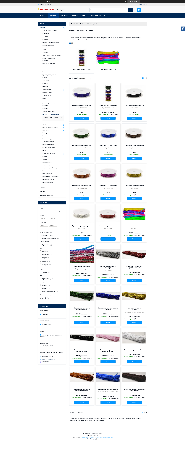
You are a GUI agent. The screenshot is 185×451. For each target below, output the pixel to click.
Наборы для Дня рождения (50, 42)
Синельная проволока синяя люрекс (108, 308)
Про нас (42, 187)
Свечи (44, 124)
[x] (72, 43)
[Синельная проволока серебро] (108, 254)
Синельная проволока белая (134, 350)
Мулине (44, 156)
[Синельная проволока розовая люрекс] (108, 337)
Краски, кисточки (47, 162)
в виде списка (146, 78)
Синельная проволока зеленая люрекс (82, 308)
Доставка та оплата (79, 16)
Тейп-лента (45, 80)
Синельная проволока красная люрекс (134, 267)
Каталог (53, 16)
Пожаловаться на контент (88, 437)
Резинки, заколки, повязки (50, 127)
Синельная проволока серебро (108, 267)
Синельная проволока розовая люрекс (108, 350)
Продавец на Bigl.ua (92, 435)
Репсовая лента (47, 92)
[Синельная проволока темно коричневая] (134, 377)
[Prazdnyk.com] (46, 11)
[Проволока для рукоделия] (81, 93)
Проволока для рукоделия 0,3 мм (81, 70)
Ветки (44, 150)
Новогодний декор (48, 144)
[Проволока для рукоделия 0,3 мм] (81, 57)
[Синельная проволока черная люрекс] (81, 337)
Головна (43, 16)
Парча (44, 98)
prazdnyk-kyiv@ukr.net (48, 359)
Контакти (64, 16)
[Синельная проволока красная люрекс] (134, 254)
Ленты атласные (47, 89)
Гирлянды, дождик (48, 45)
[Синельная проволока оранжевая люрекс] (81, 377)
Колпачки (45, 39)
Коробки (45, 69)
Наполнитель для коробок (50, 176)
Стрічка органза (47, 95)
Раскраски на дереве (48, 147)
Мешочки (45, 66)
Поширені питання (98, 16)
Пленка (44, 77)
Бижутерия (45, 130)
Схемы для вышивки (48, 153)
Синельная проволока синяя (108, 389)
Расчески (45, 171)
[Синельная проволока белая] (134, 337)
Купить (82, 118)
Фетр (44, 101)
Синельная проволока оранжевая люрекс (82, 389)
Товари (42, 27)
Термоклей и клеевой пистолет (48, 104)
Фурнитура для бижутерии (50, 168)
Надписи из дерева (48, 139)
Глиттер (44, 133)
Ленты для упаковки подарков (51, 55)
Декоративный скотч (48, 111)
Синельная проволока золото (134, 308)
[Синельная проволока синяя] (108, 377)
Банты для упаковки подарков (48, 59)
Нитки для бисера (47, 173)
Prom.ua (101, 433)
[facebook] (70, 43)
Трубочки (45, 36)
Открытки (45, 52)
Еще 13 (44, 266)
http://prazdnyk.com (47, 356)
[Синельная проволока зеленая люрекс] (81, 295)
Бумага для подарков (49, 75)
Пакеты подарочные (48, 63)
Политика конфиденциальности (104, 437)
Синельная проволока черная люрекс (82, 350)
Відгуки (42, 191)
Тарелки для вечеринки (49, 30)
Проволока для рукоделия (81, 105)
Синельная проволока (108, 69)
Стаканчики (45, 33)
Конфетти (45, 83)
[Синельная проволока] (108, 57)
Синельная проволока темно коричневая (134, 389)
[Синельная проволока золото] (134, 295)
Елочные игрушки (47, 182)
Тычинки (44, 159)
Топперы (45, 136)
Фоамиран (45, 108)
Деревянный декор (48, 141)
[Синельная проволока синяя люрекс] (108, 295)
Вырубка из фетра (48, 179)
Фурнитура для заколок (49, 165)
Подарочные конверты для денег (50, 48)
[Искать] (130, 10)
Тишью (44, 72)
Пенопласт (45, 86)
